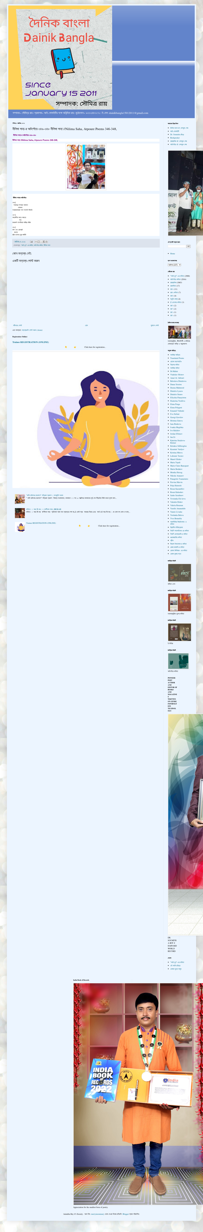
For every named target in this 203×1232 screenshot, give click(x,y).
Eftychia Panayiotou (178, 397)
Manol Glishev (176, 459)
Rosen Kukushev (176, 492)
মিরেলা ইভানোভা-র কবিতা (178, 543)
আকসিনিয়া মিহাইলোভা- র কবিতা (178, 522)
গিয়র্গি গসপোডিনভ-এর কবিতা (179, 530)
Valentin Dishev (176, 502)
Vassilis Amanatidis (177, 508)
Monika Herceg (176, 472)
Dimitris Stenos (176, 394)
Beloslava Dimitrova (178, 381)
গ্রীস (171, 540)
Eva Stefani (174, 414)
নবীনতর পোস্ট (17, 325)
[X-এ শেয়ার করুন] (41, 241)
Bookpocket (175, 137)
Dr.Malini (174, 371)
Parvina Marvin (176, 482)
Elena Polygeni (176, 407)
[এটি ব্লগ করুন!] (38, 241)
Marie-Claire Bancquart (179, 465)
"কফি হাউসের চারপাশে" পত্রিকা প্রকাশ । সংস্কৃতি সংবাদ (44, 495)
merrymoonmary (97, 1214)
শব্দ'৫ (171, 289)
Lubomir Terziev (177, 456)
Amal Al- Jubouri (177, 378)
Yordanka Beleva (177, 515)
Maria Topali (175, 462)
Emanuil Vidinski (177, 410)
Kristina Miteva (176, 452)
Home (172, 253)
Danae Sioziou (176, 384)
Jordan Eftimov (176, 433)
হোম (86, 325)
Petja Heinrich (175, 485)
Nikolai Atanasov (177, 475)
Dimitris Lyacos (176, 391)
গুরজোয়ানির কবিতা (176, 537)
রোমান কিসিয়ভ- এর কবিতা (178, 550)
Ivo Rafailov (175, 430)
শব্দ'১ (171, 312)
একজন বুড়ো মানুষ (175, 969)
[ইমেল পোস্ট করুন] (31, 241)
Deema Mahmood (177, 387)
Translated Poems (177, 358)
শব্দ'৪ (171, 295)
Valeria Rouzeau (176, 505)
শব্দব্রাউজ (173, 282)
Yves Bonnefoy (176, 518)
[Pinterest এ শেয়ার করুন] (46, 241)
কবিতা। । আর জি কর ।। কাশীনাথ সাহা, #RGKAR (43, 509)
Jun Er (172, 437)
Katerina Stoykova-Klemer (177, 441)
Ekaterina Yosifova (177, 401)
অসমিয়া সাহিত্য (175, 354)
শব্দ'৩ (171, 305)
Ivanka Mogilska (176, 427)
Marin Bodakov (176, 469)
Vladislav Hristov (177, 374)
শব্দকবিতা (173, 285)
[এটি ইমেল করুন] (36, 241)
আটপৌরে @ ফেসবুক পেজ (178, 144)
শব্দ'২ (171, 315)
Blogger (126, 1214)
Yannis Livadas (176, 511)
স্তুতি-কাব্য (174, 299)
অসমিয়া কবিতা (174, 368)
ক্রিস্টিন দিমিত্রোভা (176, 527)
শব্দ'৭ (171, 309)
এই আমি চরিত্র (175, 965)
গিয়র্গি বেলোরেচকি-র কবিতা (178, 534)
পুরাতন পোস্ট (155, 325)
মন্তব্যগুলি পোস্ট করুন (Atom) (32, 330)
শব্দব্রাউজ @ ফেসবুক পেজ (178, 141)
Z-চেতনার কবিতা (175, 302)
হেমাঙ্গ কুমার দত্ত (175, 553)
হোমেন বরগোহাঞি (176, 361)
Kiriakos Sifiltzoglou (178, 446)
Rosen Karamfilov (177, 488)
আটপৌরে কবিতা (38, 245)
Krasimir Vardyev (177, 449)
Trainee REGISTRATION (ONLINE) (30, 342)
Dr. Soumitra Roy (177, 134)
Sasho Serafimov (176, 495)
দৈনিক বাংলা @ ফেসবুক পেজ (179, 128)
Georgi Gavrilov (176, 417)
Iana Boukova (175, 424)
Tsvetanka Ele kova (177, 498)
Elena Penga (175, 404)
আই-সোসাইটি (174, 131)
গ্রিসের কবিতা (174, 364)
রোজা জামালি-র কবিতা (177, 547)
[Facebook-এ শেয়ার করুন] (44, 241)
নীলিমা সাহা (47, 245)
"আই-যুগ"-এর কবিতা (27, 245)
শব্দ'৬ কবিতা (174, 292)
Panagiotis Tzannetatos (179, 479)
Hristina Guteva (176, 420)
